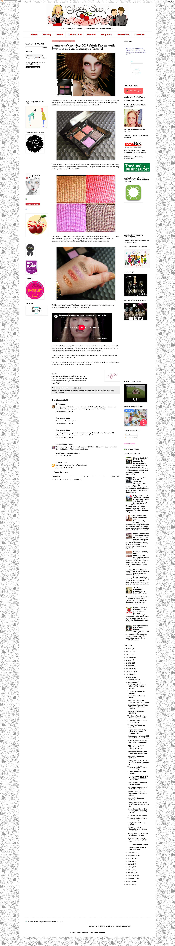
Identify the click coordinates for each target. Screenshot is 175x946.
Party (112, 390)
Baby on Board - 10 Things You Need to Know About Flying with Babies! (141, 498)
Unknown (59, 462)
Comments (131, 438)
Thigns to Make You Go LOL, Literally (137, 768)
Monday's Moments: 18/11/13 (136, 757)
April (130, 870)
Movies (91, 34)
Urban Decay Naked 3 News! (136, 696)
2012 (129, 882)
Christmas (66, 390)
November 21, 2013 (64, 456)
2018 (129, 663)
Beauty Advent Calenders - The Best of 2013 (138, 834)
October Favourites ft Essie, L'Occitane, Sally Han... (137, 840)
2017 (128, 666)
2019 (129, 660)
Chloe (58, 404)
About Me (123, 34)
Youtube (61, 392)
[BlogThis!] (75, 388)
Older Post (115, 476)
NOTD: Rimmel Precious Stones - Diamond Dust (138, 741)
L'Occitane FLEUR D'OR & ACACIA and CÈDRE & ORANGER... (138, 778)
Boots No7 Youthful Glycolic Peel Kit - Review (138, 701)
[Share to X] (77, 388)
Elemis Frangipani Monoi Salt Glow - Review (137, 788)
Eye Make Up (76, 390)
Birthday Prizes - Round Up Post (140, 608)
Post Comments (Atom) (72, 480)
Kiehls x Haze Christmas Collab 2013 (137, 783)
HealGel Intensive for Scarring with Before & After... (137, 793)
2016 (129, 669)
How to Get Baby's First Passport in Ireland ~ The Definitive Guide (140, 460)
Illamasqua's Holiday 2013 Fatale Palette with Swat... (138, 737)
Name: (132, 61)
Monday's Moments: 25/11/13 (136, 712)
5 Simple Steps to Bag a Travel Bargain (140, 627)
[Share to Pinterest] (80, 388)
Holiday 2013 (97, 390)
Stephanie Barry (62, 444)
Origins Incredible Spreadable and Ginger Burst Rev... (137, 829)
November (132, 682)
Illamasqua (106, 390)
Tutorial (54, 392)
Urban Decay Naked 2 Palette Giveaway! (141, 534)
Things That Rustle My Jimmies (137, 772)
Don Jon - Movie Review (137, 815)
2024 (129, 652)
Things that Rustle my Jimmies (136, 726)
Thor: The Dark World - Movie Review (137, 848)
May (130, 867)
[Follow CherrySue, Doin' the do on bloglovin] (129, 444)
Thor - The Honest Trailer (138, 844)
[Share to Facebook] (78, 388)
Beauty (47, 34)
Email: (132, 65)
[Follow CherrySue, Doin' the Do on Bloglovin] (33, 194)
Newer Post (56, 476)
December (132, 680)
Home (34, 34)
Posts (128, 434)
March (131, 872)
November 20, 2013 (64, 411)
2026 (129, 649)
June (130, 864)
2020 (129, 657)
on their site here (112, 362)
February (131, 875)
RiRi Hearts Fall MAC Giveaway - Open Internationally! (140, 518)
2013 (129, 677)
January (131, 878)
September (132, 855)
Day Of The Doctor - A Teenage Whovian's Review (137, 686)
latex (86, 932)
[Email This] (73, 388)
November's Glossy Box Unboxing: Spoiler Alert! (138, 752)
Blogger (102, 932)
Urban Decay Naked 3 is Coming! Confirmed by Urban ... (137, 810)
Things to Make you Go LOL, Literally (137, 721)
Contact (139, 34)
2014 (128, 674)
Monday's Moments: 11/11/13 (136, 799)
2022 (129, 654)
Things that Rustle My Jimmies (136, 692)
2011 (128, 884)
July (130, 861)
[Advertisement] (34, 163)
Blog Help (106, 34)
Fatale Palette (86, 390)
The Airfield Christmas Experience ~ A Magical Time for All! (140, 591)
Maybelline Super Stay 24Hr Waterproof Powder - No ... (137, 731)
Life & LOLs (75, 34)
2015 (129, 671)
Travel (59, 34)
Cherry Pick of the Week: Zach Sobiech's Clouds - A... (138, 762)
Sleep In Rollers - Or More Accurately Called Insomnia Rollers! (141, 572)
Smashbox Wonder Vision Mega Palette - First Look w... (138, 706)
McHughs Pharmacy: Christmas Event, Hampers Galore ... (136, 747)
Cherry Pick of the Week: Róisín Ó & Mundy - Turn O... (138, 804)
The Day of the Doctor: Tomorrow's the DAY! (137, 717)
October (131, 853)
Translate (42, 58)
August (131, 858)
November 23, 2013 (64, 468)
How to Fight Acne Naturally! (140, 478)
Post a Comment (61, 472)
